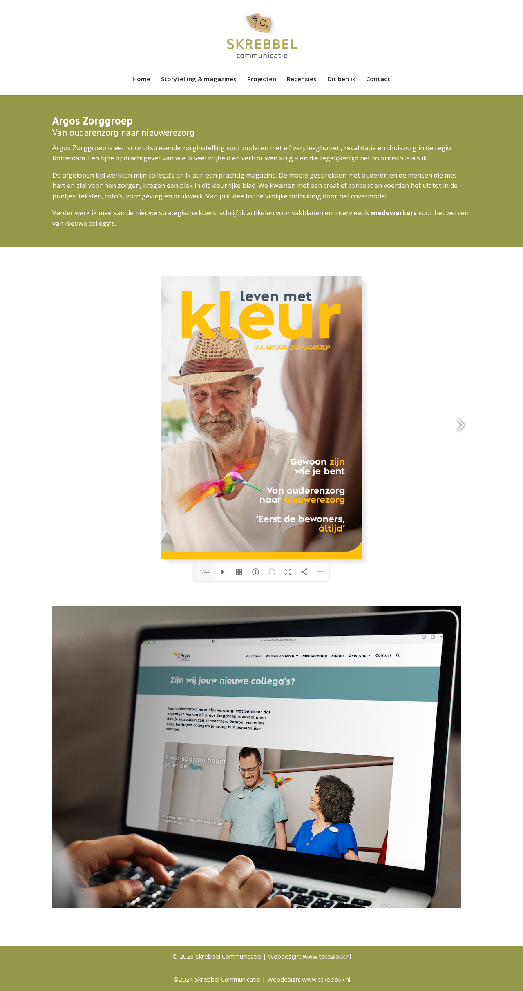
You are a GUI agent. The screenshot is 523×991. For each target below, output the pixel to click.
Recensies (302, 79)
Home (141, 79)
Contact (378, 79)
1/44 (204, 571)
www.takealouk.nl (327, 956)
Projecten (261, 79)
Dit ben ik (341, 79)
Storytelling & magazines (199, 79)
